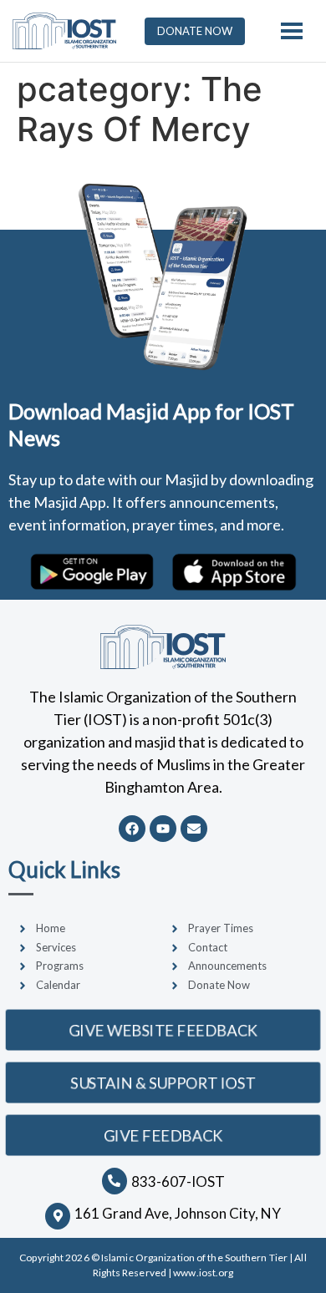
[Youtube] (163, 828)
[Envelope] (194, 828)
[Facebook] (132, 828)
